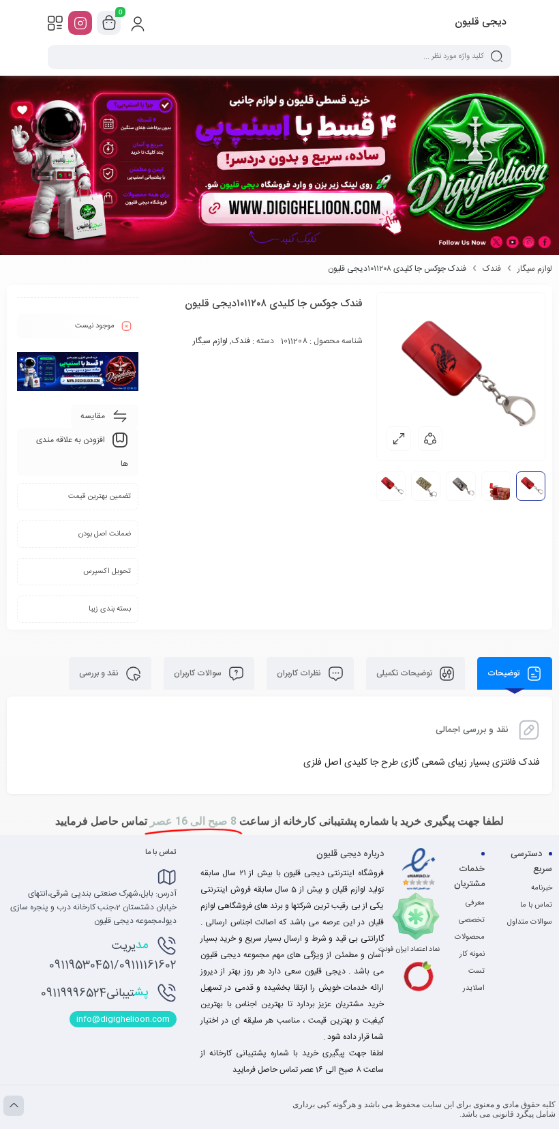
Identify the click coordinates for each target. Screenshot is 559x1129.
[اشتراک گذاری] (430, 438)
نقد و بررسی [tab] (100, 673)
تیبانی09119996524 (94, 992)
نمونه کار (472, 954)
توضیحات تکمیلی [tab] (405, 673)
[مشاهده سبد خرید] (109, 23)
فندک (492, 269)
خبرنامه (541, 888)
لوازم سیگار (534, 269)
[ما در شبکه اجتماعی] (80, 23)
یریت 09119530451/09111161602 (113, 955)
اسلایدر (474, 988)
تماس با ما (536, 905)
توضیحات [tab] (504, 673)
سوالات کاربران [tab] (199, 673)
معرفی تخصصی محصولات (470, 920)
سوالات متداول (529, 922)
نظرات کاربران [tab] (300, 673)
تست (476, 971)
